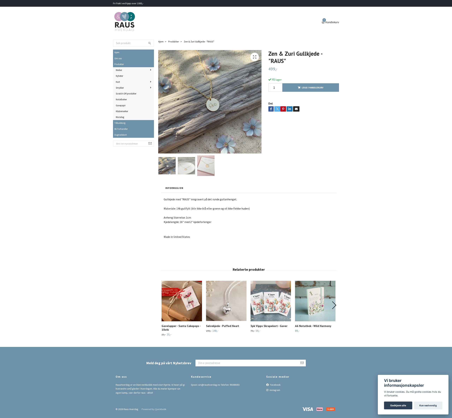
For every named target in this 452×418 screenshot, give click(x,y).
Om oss (118, 58)
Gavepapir (121, 105)
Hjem (116, 52)
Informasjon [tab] (174, 188)
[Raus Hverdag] (124, 22)
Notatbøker (121, 99)
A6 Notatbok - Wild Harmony (313, 326)
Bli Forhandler (121, 128)
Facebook (275, 384)
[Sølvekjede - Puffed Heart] (226, 301)
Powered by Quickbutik (154, 409)
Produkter (119, 64)
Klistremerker (122, 111)
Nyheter (119, 75)
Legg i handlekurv (312, 87)
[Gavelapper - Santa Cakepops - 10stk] (182, 301)
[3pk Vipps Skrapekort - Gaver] (271, 301)
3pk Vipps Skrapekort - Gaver (269, 326)
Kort (118, 81)
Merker (119, 70)
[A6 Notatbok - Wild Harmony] (315, 301)
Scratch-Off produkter (126, 93)
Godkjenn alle (398, 405)
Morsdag (120, 117)
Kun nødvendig (428, 405)
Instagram (274, 390)
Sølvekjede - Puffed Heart (222, 326)
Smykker (120, 87)
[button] (334, 305)
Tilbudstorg (119, 122)
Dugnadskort (120, 134)
